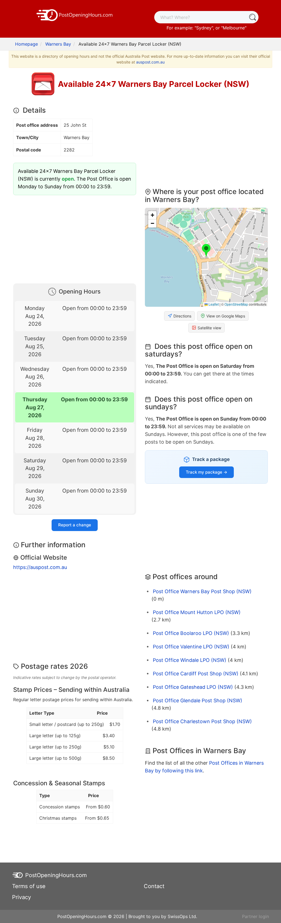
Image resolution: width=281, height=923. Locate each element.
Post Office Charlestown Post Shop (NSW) (202, 721)
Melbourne (234, 28)
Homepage (26, 44)
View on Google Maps (225, 316)
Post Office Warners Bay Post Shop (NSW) (202, 591)
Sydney (204, 28)
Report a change (74, 524)
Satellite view (209, 327)
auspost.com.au (150, 62)
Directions (182, 316)
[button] (206, 250)
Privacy (21, 897)
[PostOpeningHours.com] (74, 14)
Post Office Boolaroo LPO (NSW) (191, 633)
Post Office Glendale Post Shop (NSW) (197, 700)
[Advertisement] (75, 238)
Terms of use (29, 886)
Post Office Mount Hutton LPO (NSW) (197, 612)
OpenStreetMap (236, 304)
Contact (154, 886)
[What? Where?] (252, 17)
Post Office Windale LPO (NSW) (189, 660)
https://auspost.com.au (40, 567)
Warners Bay (58, 44)
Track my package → (206, 472)
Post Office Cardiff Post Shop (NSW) (195, 673)
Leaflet (213, 304)
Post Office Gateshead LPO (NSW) (193, 687)
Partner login (255, 916)
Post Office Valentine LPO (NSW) (191, 647)
